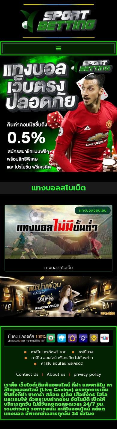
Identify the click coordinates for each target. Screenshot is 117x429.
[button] (58, 48)
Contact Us (27, 374)
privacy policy (87, 374)
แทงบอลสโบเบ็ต (58, 268)
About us (56, 374)
